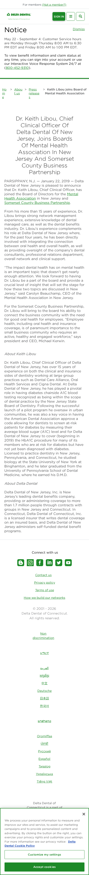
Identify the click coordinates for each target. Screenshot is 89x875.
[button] (54, 4)
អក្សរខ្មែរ (44, 676)
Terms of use (44, 590)
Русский (44, 751)
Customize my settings (44, 854)
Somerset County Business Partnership (37, 202)
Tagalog (44, 766)
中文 (44, 683)
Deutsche (44, 691)
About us (18, 91)
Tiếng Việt (44, 781)
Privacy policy (44, 582)
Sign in (59, 16)
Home (4, 93)
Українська (44, 774)
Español (44, 759)
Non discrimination (43, 636)
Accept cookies (44, 867)
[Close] (84, 814)
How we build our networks (44, 598)
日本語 (44, 698)
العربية (44, 668)
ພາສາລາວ (44, 721)
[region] (44, 841)
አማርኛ (44, 653)
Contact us (43, 575)
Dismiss (79, 29)
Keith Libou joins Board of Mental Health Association (65, 91)
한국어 (44, 706)
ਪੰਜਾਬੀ (44, 744)
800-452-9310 (17, 68)
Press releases (34, 93)
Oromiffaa (44, 736)
